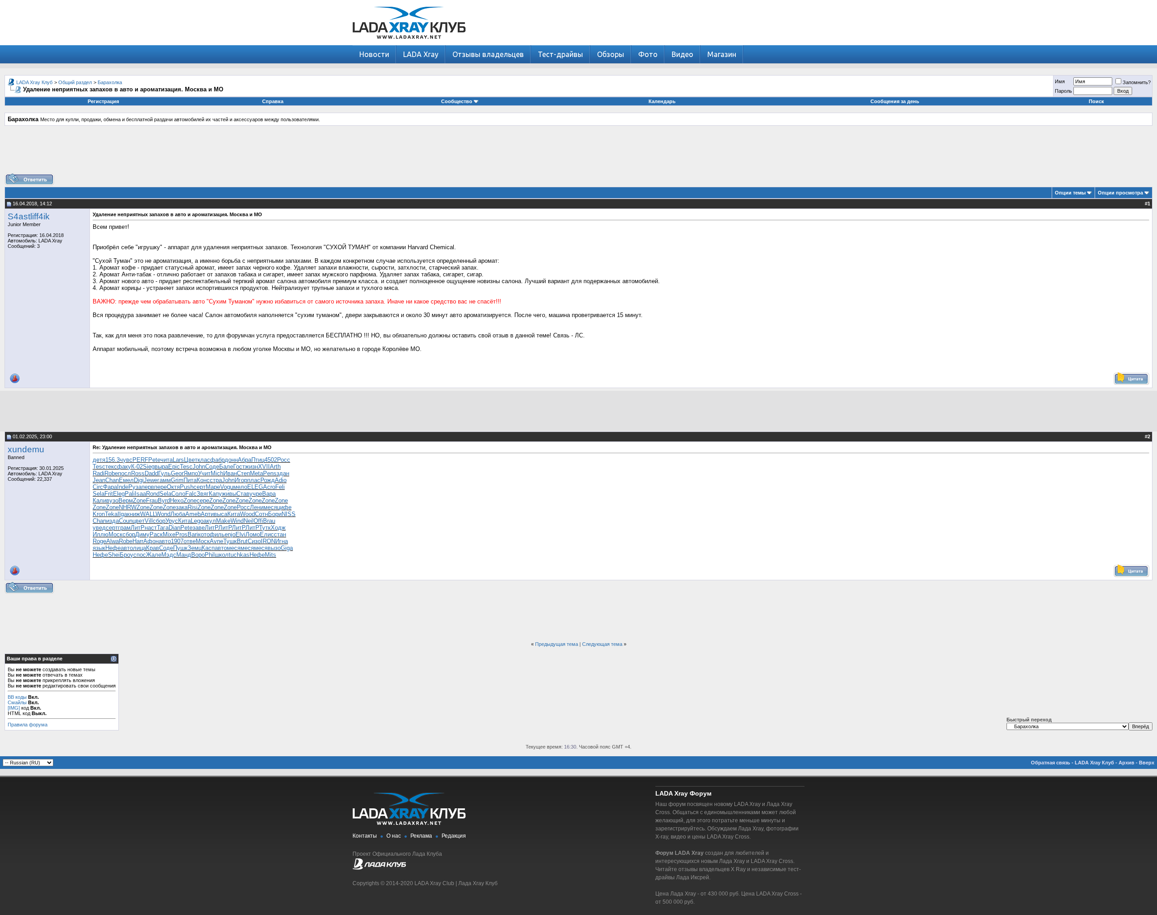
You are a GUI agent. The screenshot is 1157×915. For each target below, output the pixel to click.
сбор (159, 520)
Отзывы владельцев (488, 54)
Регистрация (103, 101)
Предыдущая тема (556, 644)
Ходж (278, 527)
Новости (374, 54)
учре (255, 493)
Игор (241, 480)
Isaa (140, 493)
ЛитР (138, 527)
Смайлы (17, 702)
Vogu (226, 487)
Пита (190, 480)
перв (147, 487)
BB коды (17, 697)
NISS (289, 514)
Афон (151, 541)
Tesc (99, 466)
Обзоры (610, 54)
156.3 (112, 459)
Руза (134, 487)
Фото (648, 54)
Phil (210, 554)
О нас (393, 836)
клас (204, 459)
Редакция (454, 836)
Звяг (203, 493)
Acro (269, 487)
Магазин (721, 54)
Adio (281, 480)
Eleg (119, 493)
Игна (281, 541)
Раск (156, 534)
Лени (256, 507)
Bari (193, 534)
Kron (99, 514)
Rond (153, 493)
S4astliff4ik (29, 216)
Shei (114, 554)
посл (124, 473)
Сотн (261, 514)
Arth (275, 466)
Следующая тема (602, 644)
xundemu (26, 449)
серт (199, 487)
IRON (268, 541)
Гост (239, 466)
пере (160, 487)
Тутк (265, 527)
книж (133, 514)
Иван (230, 473)
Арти (207, 514)
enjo (230, 534)
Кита (233, 514)
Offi (258, 520)
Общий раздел (75, 82)
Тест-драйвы (560, 54)
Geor (177, 473)
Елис (267, 534)
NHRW (127, 507)
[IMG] (14, 708)
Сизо (254, 541)
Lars (178, 459)
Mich (217, 473)
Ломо (252, 534)
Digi (139, 480)
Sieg (149, 466)
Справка (272, 101)
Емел (126, 480)
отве (189, 541)
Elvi (240, 534)
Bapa (269, 493)
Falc (191, 493)
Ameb (193, 514)
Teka (111, 514)
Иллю (100, 534)
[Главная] (409, 43)
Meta (256, 473)
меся (270, 507)
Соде (212, 466)
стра (216, 480)
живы (229, 493)
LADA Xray (420, 54)
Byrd (164, 500)
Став (242, 493)
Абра (244, 459)
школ (222, 554)
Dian (174, 527)
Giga (287, 548)
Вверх (1146, 762)
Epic (174, 466)
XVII (264, 466)
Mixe (169, 534)
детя (99, 459)
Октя (173, 487)
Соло (178, 493)
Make (223, 520)
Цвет (191, 459)
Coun (125, 520)
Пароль (1063, 91)
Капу (215, 493)
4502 (270, 459)
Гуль (164, 473)
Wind (237, 520)
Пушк (180, 548)
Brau (269, 520)
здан (283, 473)
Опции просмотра (1120, 192)
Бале (226, 466)
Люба (177, 514)
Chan (112, 480)
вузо (112, 500)
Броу (126, 554)
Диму (142, 534)
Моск (115, 534)
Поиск (1096, 101)
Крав (152, 548)
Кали (99, 500)
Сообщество (456, 101)
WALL (147, 514)
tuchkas (239, 554)
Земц (195, 548)
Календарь (662, 101)
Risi (193, 507)
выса (220, 514)
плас (253, 480)
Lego (197, 520)
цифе (284, 507)
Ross (138, 473)
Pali (130, 493)
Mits (270, 554)
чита (166, 459)
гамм (164, 480)
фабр (217, 459)
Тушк (230, 541)
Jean (99, 480)
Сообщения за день (894, 101)
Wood (247, 514)
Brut (242, 541)
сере (203, 500)
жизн (251, 466)
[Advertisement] (578, 153)
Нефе (113, 548)
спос (139, 554)
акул (209, 520)
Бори (275, 514)
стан (280, 534)
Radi (98, 473)
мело (240, 487)
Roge (99, 541)
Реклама (421, 836)
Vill (149, 520)
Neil (249, 520)
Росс (283, 459)
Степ (243, 473)
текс (111, 466)
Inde (122, 487)
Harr (137, 541)
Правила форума (27, 724)
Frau (152, 500)
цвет (138, 520)
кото (204, 534)
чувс (126, 459)
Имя (1060, 81)
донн (231, 459)
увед (99, 527)
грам (124, 527)
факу (124, 466)
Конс (203, 480)
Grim (177, 480)
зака (182, 507)
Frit (108, 493)
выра (161, 466)
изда (112, 520)
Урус (171, 520)
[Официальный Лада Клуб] (379, 868)
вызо (274, 548)
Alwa (112, 541)
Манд (183, 554)
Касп (208, 548)
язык (99, 548)
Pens (270, 473)
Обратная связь (1050, 762)
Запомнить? (1137, 82)
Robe (111, 473)
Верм (125, 500)
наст (151, 527)
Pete (154, 459)
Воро (198, 554)
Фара (110, 487)
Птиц (257, 459)
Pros (181, 534)
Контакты (365, 836)
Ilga (122, 514)
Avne (216, 541)
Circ (98, 487)
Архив (1126, 762)
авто (165, 541)
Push (186, 487)
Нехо (176, 500)
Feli (280, 487)
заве (199, 527)
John (199, 466)
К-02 (137, 466)
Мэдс (168, 554)
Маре (213, 487)
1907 (177, 541)
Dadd (151, 473)
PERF (140, 459)
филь (217, 534)
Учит (204, 473)
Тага (163, 527)
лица (139, 548)
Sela (98, 493)
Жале (153, 554)
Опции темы (1070, 192)
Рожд (267, 480)
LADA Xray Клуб (34, 82)
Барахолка (110, 82)
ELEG (255, 487)
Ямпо (190, 473)
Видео (682, 54)
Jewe (150, 480)
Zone (139, 500)
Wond (162, 514)
